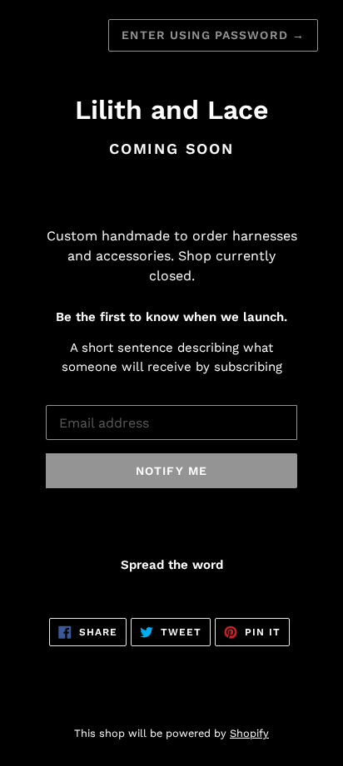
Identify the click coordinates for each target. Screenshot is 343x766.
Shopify (249, 733)
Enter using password (213, 35)
